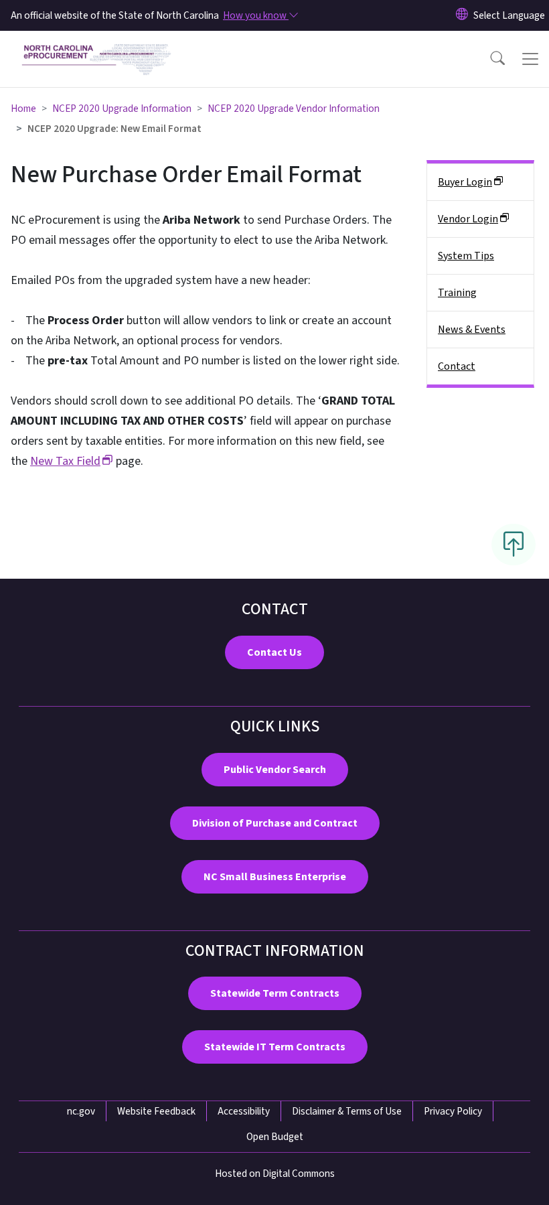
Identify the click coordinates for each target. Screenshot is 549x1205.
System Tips (466, 256)
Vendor (468, 219)
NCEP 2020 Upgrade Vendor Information (294, 108)
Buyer (465, 182)
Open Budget (274, 1136)
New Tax (65, 461)
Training (457, 292)
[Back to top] (513, 544)
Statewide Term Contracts (274, 993)
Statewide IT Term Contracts (274, 1047)
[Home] (96, 46)
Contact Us (274, 652)
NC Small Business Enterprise (275, 876)
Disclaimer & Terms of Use (347, 1111)
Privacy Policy (453, 1111)
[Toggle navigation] (530, 59)
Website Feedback (156, 1111)
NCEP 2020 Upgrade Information (121, 108)
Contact (456, 366)
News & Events (471, 329)
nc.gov (81, 1111)
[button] (489, 59)
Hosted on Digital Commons (275, 1173)
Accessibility (244, 1111)
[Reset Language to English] (462, 15)
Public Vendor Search (275, 769)
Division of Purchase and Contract (275, 823)
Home (23, 108)
